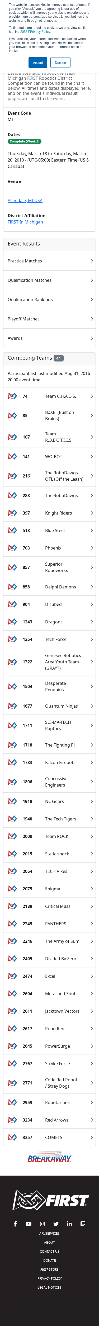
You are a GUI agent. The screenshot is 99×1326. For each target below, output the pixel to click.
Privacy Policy (35, 31)
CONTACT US (49, 1251)
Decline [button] (60, 62)
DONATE (49, 1260)
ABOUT (49, 1242)
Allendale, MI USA (25, 200)
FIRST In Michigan (25, 222)
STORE (49, 1269)
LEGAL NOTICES (50, 1287)
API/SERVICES (49, 1233)
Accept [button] (38, 62)
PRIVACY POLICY (49, 1278)
